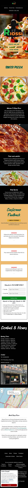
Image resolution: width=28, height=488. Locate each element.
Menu (6, 7)
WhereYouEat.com (9, 429)
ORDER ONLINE (5, 362)
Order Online (14, 10)
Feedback (19, 7)
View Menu (14, 50)
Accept (9, 485)
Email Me (5, 293)
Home (6, 453)
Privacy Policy (10, 314)
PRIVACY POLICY (5, 482)
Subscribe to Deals (10, 456)
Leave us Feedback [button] (14, 220)
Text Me (5, 289)
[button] (14, 396)
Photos (12, 7)
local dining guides (22, 428)
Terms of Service (18, 314)
